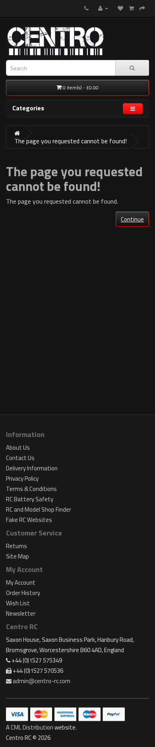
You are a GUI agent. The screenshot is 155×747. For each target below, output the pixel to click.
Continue (132, 219)
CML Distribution (32, 727)
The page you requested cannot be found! (70, 141)
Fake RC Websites (29, 519)
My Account (20, 582)
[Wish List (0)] (120, 8)
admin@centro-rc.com (41, 680)
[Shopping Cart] (131, 8)
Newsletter (20, 613)
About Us (18, 447)
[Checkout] (142, 8)
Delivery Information (32, 468)
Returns (16, 546)
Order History (23, 592)
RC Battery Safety (29, 499)
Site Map (17, 556)
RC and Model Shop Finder (38, 509)
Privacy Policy (22, 478)
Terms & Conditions (31, 488)
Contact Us (20, 457)
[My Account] (103, 8)
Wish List (18, 603)
